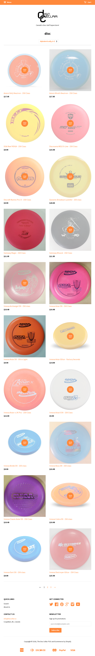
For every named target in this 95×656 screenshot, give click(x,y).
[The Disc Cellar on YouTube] (78, 605)
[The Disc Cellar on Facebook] (56, 605)
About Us (7, 607)
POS (49, 641)
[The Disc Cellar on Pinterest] (62, 605)
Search (6, 604)
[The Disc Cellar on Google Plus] (67, 605)
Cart (89, 2)
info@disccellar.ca (10, 619)
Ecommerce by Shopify (63, 641)
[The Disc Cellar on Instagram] (72, 605)
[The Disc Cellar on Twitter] (51, 605)
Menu (9, 2)
